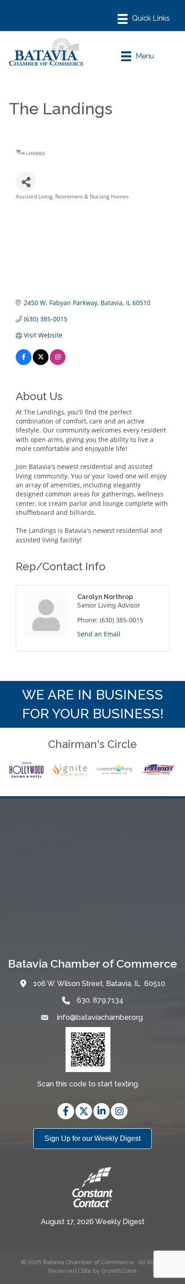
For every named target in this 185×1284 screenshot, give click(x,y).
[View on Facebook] (23, 362)
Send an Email (98, 634)
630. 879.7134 (100, 1000)
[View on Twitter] (40, 362)
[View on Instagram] (58, 362)
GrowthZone (119, 1270)
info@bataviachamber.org (99, 1017)
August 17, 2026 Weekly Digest (93, 1221)
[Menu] (143, 18)
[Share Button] (26, 181)
